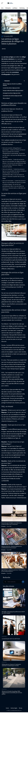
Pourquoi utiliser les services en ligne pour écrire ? (13, 90)
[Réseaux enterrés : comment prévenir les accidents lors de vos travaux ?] (14, 536)
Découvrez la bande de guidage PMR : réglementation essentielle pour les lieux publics (12, 692)
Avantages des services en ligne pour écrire (11, 93)
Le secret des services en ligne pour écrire (11, 88)
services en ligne (8, 57)
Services (4, 48)
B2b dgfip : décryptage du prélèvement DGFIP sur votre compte (13, 612)
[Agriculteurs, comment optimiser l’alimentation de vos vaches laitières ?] (14, 560)
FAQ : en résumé (6, 98)
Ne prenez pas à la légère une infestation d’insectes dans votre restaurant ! (11, 523)
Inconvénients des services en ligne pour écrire (12, 95)
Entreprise (3, 526)
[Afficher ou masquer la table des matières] (17, 81)
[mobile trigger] (2, 3)
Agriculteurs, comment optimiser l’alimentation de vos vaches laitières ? (13, 570)
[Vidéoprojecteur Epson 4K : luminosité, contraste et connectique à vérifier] (14, 651)
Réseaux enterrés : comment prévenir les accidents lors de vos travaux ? (11, 547)
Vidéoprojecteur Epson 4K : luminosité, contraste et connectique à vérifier (11, 665)
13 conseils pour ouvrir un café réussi (11, 639)
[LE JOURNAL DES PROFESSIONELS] (10, 3)
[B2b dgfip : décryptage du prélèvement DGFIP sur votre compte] (14, 598)
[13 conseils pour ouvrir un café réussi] (14, 625)
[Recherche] (26, 3)
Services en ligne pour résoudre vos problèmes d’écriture (12, 84)
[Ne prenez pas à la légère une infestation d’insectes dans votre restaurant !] (14, 513)
